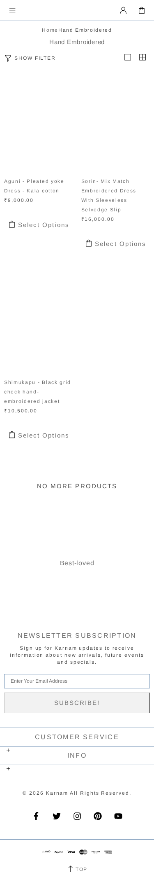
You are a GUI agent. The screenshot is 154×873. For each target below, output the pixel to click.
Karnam (46, 10)
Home (50, 30)
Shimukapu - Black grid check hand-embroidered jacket (37, 391)
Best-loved (77, 562)
